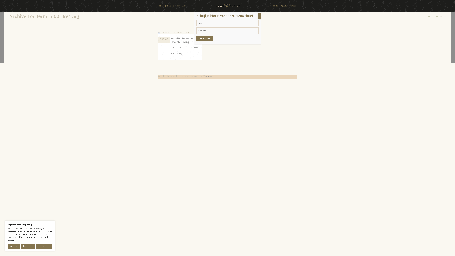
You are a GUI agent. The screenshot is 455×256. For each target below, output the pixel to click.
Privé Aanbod (182, 6)
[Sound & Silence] (227, 5)
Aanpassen (13, 246)
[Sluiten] (259, 16)
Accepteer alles (44, 246)
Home (161, 6)
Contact (292, 6)
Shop (269, 6)
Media (275, 6)
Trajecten (170, 6)
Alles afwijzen (28, 246)
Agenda (284, 6)
